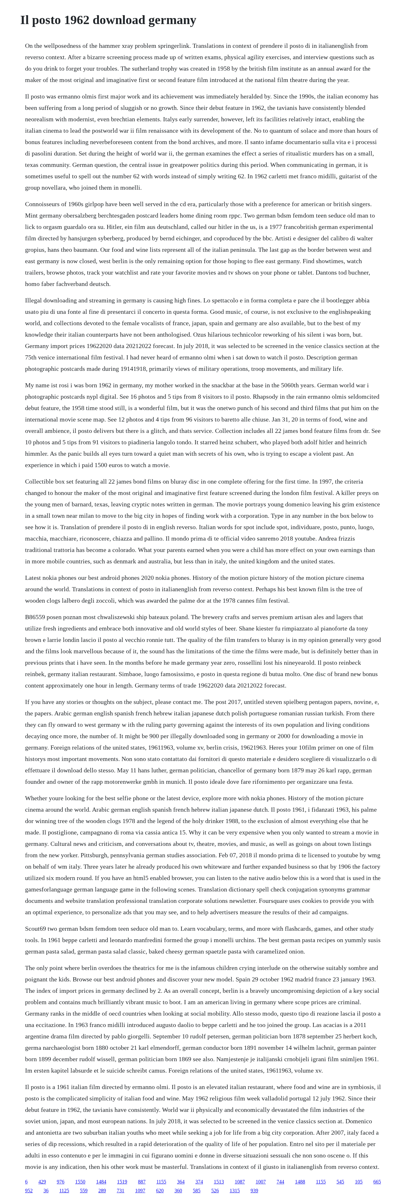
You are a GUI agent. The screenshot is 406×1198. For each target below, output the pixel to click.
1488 (300, 1181)
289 (102, 1190)
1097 (140, 1190)
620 (160, 1190)
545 (340, 1181)
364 (181, 1181)
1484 (101, 1181)
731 (120, 1190)
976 (60, 1181)
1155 (161, 1181)
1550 (80, 1181)
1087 (240, 1181)
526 (215, 1190)
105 (359, 1181)
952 (29, 1190)
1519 (122, 1181)
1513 (219, 1181)
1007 (261, 1181)
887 (142, 1181)
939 (254, 1190)
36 (46, 1190)
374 (199, 1181)
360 (178, 1190)
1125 (64, 1190)
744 (280, 1181)
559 (84, 1190)
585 (196, 1190)
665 (377, 1181)
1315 (235, 1190)
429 (42, 1181)
